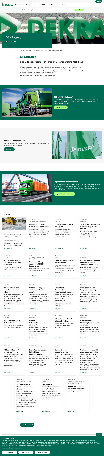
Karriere (64, 5)
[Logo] (8, 5)
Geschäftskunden (31, 5)
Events (58, 5)
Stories (51, 5)
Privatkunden (19, 5)
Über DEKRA (42, 5)
